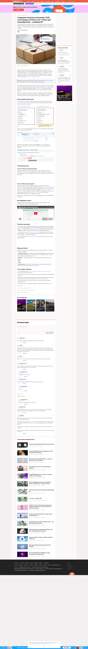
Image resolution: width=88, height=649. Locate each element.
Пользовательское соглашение (25, 567)
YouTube (40, 565)
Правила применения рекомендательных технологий (24, 568)
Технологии (43, 493)
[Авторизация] (74, 1)
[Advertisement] (35, 178)
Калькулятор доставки (32, 236)
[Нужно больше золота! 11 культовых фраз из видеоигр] (36, 468)
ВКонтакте (26, 565)
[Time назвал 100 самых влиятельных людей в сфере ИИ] (36, 491)
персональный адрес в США (23, 102)
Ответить (24, 342)
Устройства (41, 454)
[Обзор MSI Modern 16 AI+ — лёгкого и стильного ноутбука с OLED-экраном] (36, 476)
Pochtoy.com (38, 88)
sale (42, 72)
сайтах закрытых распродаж (35, 192)
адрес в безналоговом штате (32, 232)
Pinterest (36, 565)
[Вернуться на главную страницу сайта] (16, 1)
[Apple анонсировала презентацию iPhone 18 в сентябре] (36, 546)
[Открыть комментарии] (31, 446)
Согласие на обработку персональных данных (53, 568)
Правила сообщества (39, 568)
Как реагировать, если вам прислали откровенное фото (64, 72)
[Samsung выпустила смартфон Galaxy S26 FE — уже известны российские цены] (36, 523)
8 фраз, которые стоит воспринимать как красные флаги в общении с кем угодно (64, 81)
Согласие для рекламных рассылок (21, 570)
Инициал (45, 565)
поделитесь (46, 80)
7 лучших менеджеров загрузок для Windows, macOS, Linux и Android (64, 54)
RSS (49, 565)
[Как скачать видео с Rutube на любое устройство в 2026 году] (36, 539)
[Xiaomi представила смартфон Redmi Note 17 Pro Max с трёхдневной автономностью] (36, 531)
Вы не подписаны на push (55, 565)
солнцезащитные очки (34, 229)
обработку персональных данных (43, 643)
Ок (44, 646)
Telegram (21, 565)
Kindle (20, 229)
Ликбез (38, 517)
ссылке (39, 128)
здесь (21, 196)
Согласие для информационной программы (37, 570)
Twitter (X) (31, 565)
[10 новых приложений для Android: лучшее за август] (36, 445)
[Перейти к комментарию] (64, 52)
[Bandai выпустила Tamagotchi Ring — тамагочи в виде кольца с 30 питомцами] (36, 460)
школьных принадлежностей (33, 76)
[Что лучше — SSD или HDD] (36, 499)
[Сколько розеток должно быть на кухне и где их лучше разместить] (36, 515)
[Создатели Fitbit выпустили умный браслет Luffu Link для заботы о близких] (36, 453)
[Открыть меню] (53, 338)
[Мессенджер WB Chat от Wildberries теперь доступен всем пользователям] (36, 554)
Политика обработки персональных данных (40, 567)
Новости (37, 454)
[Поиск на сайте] (69, 1)
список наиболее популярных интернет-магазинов (39, 271)
